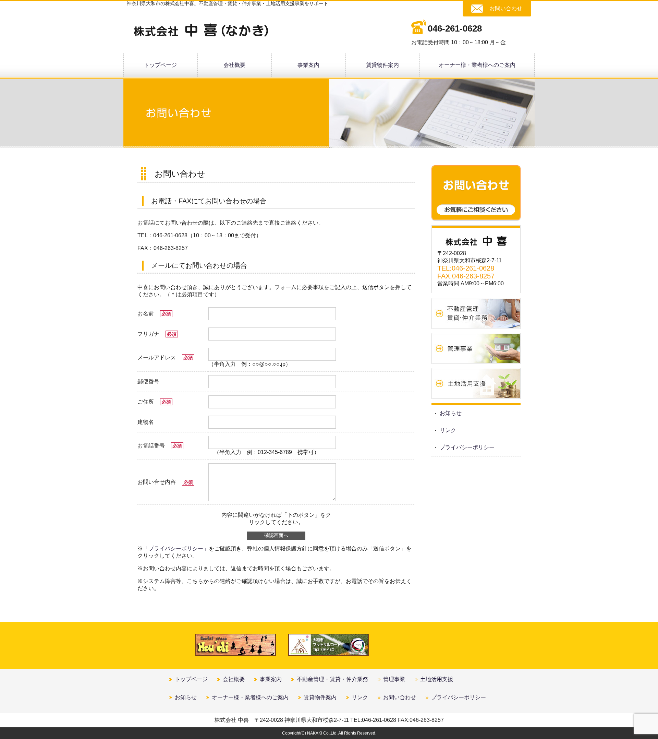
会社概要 (234, 65)
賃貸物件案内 (382, 65)
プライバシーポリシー (467, 447)
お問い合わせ (505, 8)
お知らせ (451, 413)
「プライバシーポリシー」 (176, 548)
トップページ (160, 65)
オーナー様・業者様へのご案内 (477, 65)
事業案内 (308, 65)
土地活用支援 (436, 679)
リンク (448, 430)
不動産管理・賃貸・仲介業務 (332, 679)
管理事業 (394, 679)
